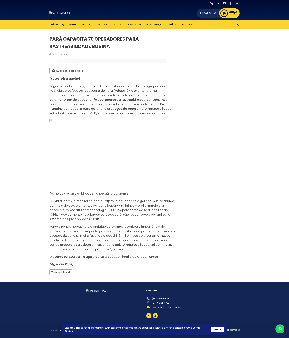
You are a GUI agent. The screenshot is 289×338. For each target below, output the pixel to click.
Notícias (173, 24)
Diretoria (87, 24)
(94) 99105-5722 (160, 302)
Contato (187, 24)
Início (54, 24)
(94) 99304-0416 (161, 298)
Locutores (103, 24)
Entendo (217, 329)
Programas (134, 24)
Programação (154, 24)
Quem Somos (69, 24)
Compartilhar (59, 272)
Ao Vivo (118, 24)
